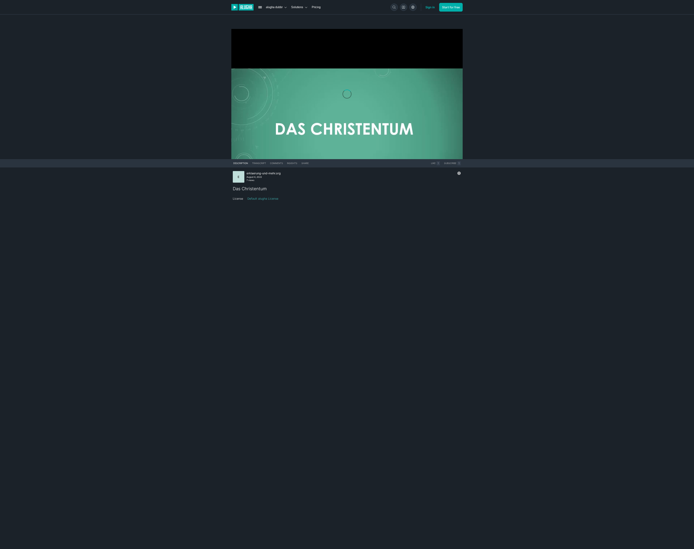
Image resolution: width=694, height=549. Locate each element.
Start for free (451, 7)
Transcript (259, 163)
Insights (292, 163)
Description (240, 163)
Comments (276, 163)
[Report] (459, 173)
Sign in (430, 7)
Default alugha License (262, 198)
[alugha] (242, 7)
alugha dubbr (274, 7)
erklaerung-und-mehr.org (264, 173)
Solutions (297, 7)
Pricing (316, 7)
